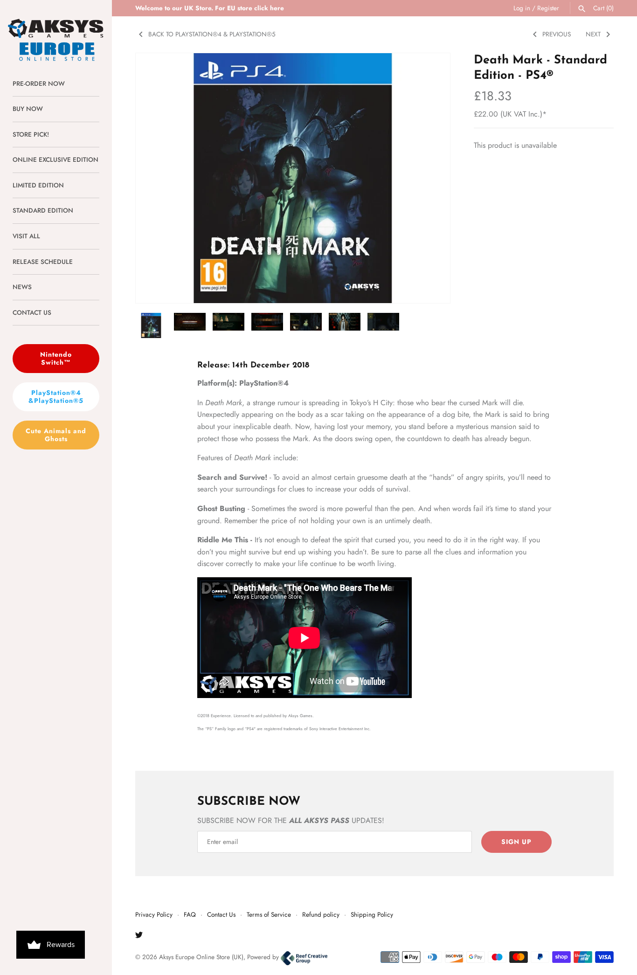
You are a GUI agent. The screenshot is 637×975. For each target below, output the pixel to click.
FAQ (190, 914)
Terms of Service (269, 914)
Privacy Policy (154, 914)
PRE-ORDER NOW (39, 83)
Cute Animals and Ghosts (56, 434)
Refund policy (320, 914)
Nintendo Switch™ (56, 358)
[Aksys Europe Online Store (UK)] (56, 31)
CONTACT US (32, 312)
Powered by (264, 956)
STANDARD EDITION (43, 210)
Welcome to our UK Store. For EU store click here (209, 8)
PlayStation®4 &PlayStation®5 (55, 396)
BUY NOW (28, 108)
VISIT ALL (26, 236)
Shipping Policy (372, 914)
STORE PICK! (31, 134)
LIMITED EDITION (38, 185)
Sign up (516, 841)
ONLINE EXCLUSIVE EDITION (55, 159)
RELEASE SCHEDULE (43, 261)
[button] (430, 178)
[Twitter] (139, 936)
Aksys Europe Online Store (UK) (201, 956)
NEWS (22, 286)
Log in (521, 8)
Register (548, 8)
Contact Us (221, 914)
